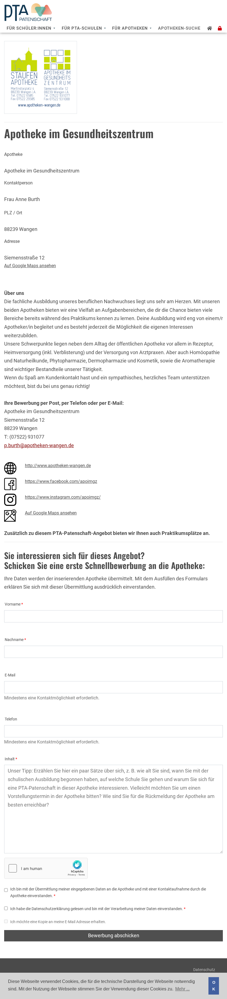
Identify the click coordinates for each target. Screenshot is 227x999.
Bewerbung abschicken (113, 935)
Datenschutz (204, 969)
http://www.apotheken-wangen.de (58, 465)
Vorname (12, 604)
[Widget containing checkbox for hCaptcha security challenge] (46, 868)
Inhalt (10, 759)
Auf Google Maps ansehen (30, 265)
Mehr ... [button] (182, 989)
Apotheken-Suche (179, 28)
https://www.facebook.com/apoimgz (61, 481)
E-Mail (10, 675)
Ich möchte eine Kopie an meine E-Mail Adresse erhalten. (58, 922)
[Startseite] (209, 28)
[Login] (220, 28)
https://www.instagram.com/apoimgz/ (63, 497)
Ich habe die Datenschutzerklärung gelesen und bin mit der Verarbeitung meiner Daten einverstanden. (96, 909)
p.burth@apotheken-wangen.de (39, 445)
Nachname (14, 639)
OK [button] (213, 985)
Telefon (11, 719)
